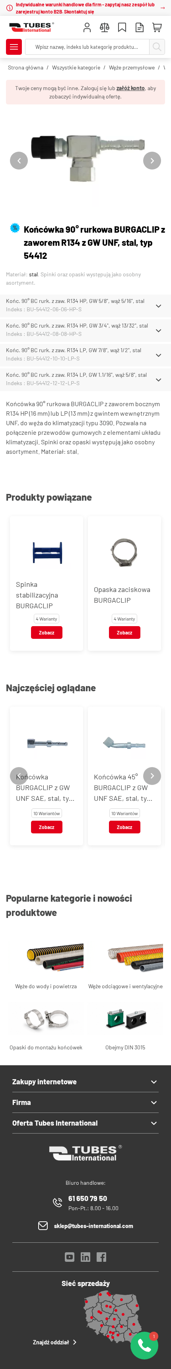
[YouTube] (69, 1259)
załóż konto (131, 88)
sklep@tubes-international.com (93, 1225)
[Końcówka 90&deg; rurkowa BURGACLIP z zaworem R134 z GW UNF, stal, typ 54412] (85, 160)
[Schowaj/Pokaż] (158, 306)
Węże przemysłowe (132, 67)
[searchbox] (87, 47)
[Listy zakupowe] (122, 28)
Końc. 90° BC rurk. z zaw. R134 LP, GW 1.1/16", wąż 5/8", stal (76, 374)
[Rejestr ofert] (139, 28)
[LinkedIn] (85, 1259)
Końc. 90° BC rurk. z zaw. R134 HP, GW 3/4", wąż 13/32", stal (77, 325)
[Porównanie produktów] (105, 28)
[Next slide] (152, 161)
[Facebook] (101, 1259)
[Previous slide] (19, 161)
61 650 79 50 (87, 1198)
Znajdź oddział (51, 1342)
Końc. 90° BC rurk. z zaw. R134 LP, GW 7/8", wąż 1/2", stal (73, 350)
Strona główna (25, 67)
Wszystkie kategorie (76, 67)
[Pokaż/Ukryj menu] (14, 47)
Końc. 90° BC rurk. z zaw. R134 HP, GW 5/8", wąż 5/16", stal (75, 300)
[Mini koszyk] (157, 28)
